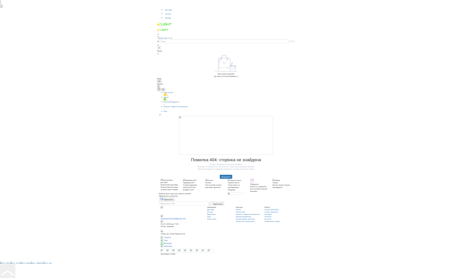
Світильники (240, 212)
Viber (166, 240)
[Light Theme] (159, 89)
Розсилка (267, 216)
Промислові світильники (245, 221)
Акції (209, 216)
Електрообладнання (243, 216)
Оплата (168, 14)
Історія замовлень (271, 212)
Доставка (168, 10)
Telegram (167, 237)
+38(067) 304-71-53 (164, 38)
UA (159, 81)
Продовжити (226, 177)
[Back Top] (7, 271)
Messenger (168, 246)
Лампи (238, 209)
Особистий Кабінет (271, 209)
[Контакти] (158, 36)
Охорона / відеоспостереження (248, 214)
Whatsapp (168, 243)
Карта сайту (211, 219)
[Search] (290, 41)
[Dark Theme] (163, 89)
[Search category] (158, 41)
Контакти (267, 219)
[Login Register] (158, 45)
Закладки (268, 214)
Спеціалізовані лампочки (245, 219)
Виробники (211, 214)
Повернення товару (272, 221)
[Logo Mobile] (226, 30)
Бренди (168, 18)
